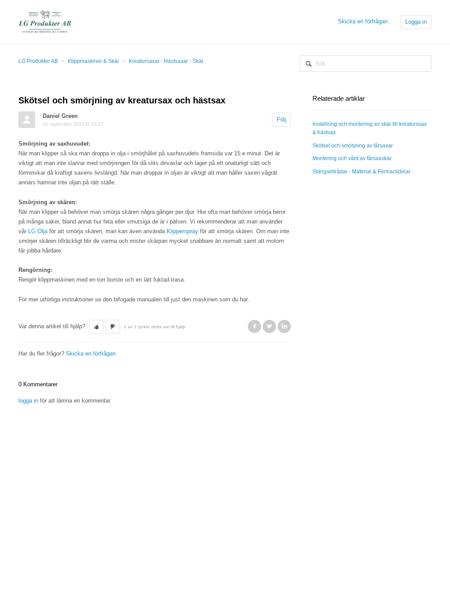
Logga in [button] (416, 21)
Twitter (269, 326)
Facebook (254, 326)
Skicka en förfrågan (363, 21)
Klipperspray (182, 231)
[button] (96, 327)
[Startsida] (44, 21)
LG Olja (37, 231)
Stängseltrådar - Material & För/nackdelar (361, 172)
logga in (28, 400)
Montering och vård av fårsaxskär (352, 158)
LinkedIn (284, 326)
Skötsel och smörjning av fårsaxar (352, 146)
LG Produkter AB (38, 61)
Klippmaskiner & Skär (93, 61)
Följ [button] (281, 119)
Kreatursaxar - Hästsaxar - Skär (166, 61)
